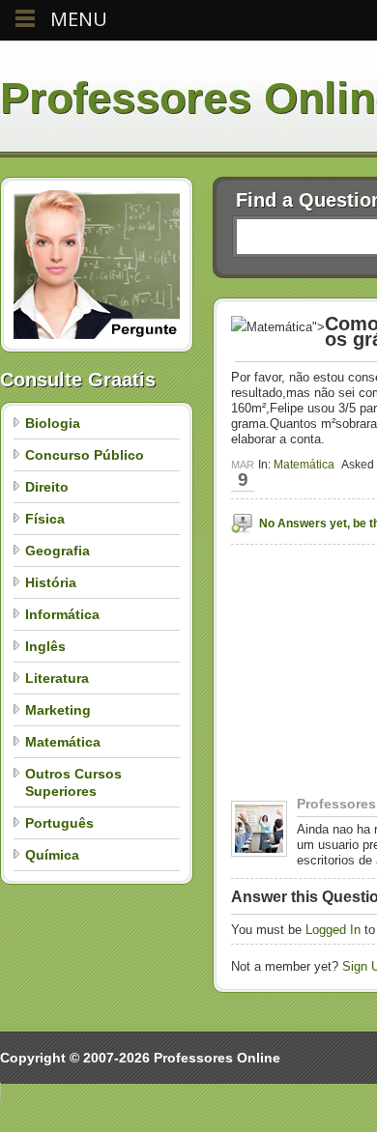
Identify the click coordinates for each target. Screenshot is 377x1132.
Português (59, 823)
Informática (62, 614)
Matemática (63, 742)
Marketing (58, 710)
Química (52, 855)
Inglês (45, 646)
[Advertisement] (304, 735)
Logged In (333, 929)
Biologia (52, 423)
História (50, 582)
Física (45, 518)
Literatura (57, 678)
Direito (47, 487)
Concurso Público (84, 455)
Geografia (57, 550)
